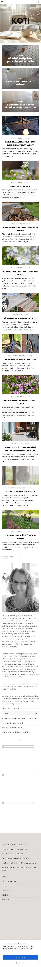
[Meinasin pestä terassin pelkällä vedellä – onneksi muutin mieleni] (20, 436)
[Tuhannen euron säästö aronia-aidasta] (20, 524)
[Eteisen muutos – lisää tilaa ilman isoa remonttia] (20, 101)
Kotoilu (4, 886)
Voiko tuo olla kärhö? (20, 186)
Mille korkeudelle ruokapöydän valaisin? (15, 858)
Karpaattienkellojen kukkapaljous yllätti (15, 732)
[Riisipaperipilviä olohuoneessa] (20, 480)
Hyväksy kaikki (20, 957)
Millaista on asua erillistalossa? (12, 854)
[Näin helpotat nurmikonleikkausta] (20, 307)
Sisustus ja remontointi (17, 356)
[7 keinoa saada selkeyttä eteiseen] (20, 78)
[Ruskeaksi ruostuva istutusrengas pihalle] (20, 216)
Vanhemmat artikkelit (7, 558)
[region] (20, 953)
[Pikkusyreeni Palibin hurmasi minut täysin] (20, 389)
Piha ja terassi (16, 138)
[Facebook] (18, 30)
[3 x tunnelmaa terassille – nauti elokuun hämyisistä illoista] (20, 130)
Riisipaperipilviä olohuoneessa (20, 491)
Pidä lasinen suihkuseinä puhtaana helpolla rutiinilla (19, 863)
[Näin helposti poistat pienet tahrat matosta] (20, 55)
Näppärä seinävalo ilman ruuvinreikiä (14, 849)
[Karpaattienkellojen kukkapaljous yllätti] (20, 260)
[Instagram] (23, 30)
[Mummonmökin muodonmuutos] (20, 348)
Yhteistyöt (5, 900)
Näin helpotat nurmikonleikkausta (20, 318)
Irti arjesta (5, 895)
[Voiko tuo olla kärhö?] (20, 175)
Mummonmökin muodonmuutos (20, 359)
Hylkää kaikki (20, 963)
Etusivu (4, 877)
